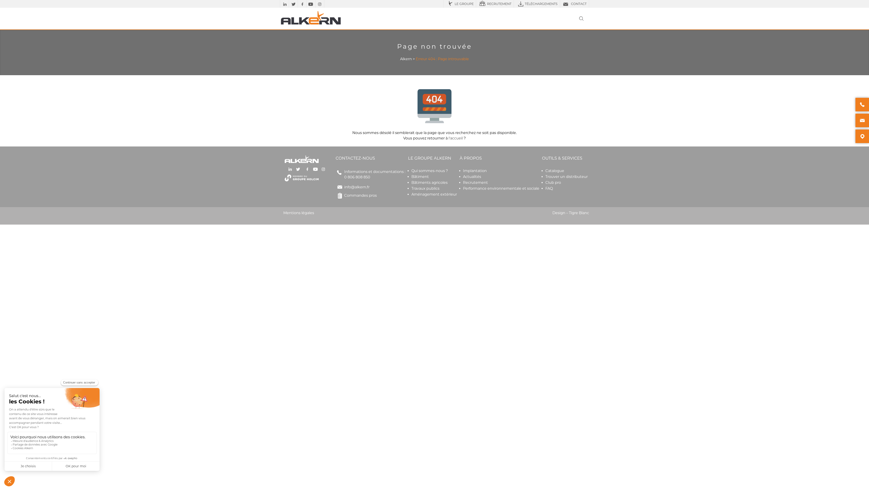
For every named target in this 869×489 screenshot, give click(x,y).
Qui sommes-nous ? (429, 171)
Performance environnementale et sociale (501, 188)
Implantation (475, 171)
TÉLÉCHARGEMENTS (541, 4)
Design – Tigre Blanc (570, 213)
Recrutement (475, 182)
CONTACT (579, 4)
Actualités (472, 177)
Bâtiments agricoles (429, 182)
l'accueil (456, 138)
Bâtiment (420, 177)
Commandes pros (360, 195)
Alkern (406, 59)
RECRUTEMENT (499, 4)
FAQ (549, 188)
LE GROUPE (464, 4)
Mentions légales (298, 213)
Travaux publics (425, 188)
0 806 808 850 (357, 177)
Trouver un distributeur (566, 177)
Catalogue (554, 171)
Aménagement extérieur (434, 194)
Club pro (553, 182)
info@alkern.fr (357, 187)
